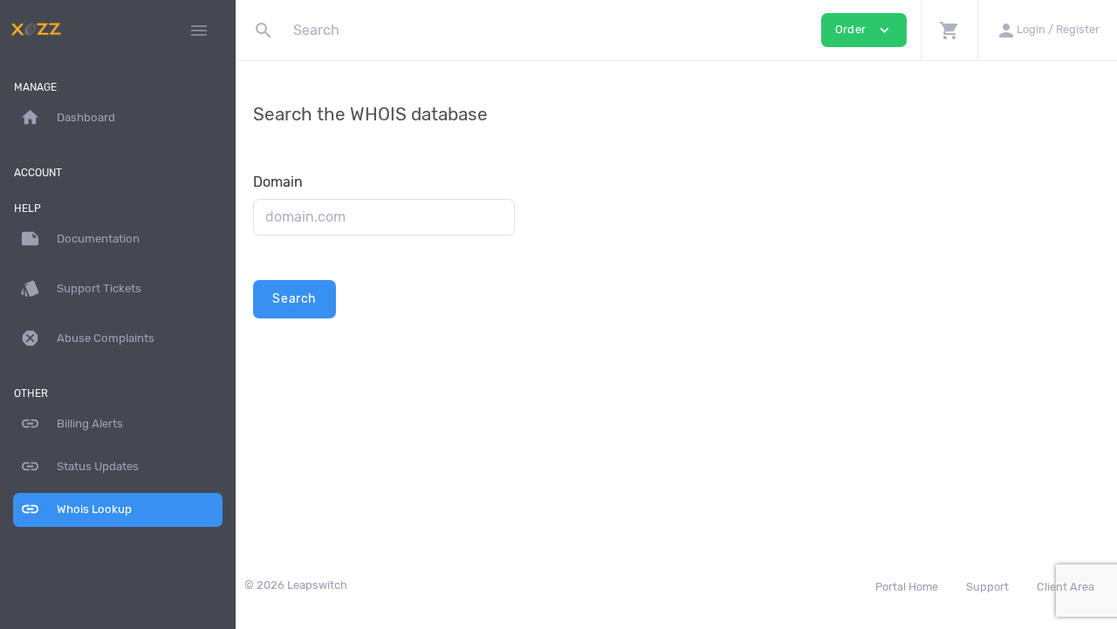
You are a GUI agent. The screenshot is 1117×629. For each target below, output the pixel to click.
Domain (278, 182)
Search (294, 298)
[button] (949, 30)
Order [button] (864, 30)
